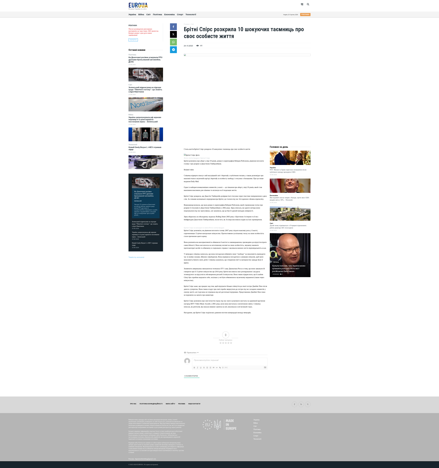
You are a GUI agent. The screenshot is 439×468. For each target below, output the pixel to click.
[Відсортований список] (207, 367)
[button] (308, 4)
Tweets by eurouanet (136, 257)
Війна (130, 115)
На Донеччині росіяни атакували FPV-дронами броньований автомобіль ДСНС (145, 59)
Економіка (274, 195)
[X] (173, 34)
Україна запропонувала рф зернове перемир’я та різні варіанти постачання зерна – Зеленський (144, 119)
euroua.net (138, 201)
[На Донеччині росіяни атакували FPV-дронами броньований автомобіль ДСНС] (145, 74)
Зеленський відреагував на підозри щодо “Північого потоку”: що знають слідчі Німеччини (145, 89)
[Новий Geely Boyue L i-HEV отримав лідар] (145, 162)
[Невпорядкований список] (210, 367)
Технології (132, 145)
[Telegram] (173, 49)
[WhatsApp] (173, 42)
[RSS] (301, 404)
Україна (273, 167)
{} (223, 367)
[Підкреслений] (200, 367)
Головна (186, 24)
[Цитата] (213, 367)
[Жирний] (194, 367)
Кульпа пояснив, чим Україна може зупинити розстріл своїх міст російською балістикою (288, 268)
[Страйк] (204, 367)
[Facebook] (173, 26)
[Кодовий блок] (216, 367)
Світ (130, 85)
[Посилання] (220, 367)
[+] (226, 367)
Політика (132, 55)
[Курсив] (197, 367)
